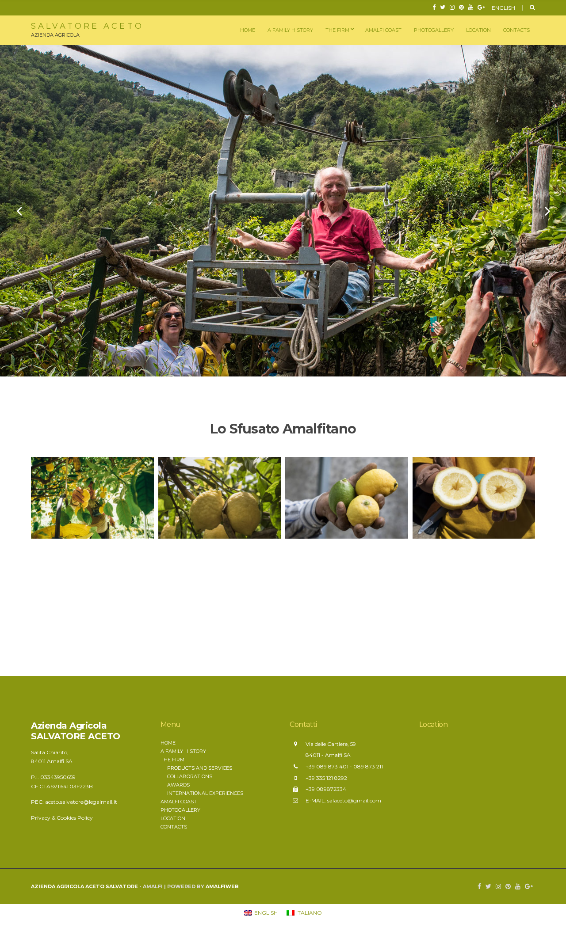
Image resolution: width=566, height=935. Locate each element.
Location (478, 30)
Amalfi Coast (383, 30)
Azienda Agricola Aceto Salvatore (84, 886)
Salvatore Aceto (87, 26)
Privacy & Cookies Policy (62, 817)
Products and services (199, 768)
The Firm (337, 30)
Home (247, 30)
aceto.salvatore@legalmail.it (81, 801)
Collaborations (189, 776)
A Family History (290, 30)
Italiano (511, 19)
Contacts (516, 30)
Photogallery (434, 30)
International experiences (205, 793)
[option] (283, 210)
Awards (178, 785)
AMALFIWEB (222, 886)
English (503, 7)
